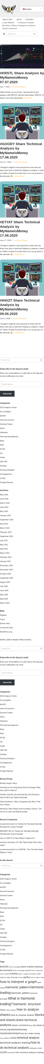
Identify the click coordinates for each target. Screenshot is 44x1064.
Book (2, 441)
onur (2, 838)
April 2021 (4, 549)
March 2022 (5, 528)
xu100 (3, 1052)
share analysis (11, 1010)
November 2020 (6, 570)
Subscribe (7, 394)
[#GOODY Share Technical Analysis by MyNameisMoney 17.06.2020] (22, 121)
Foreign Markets (6, 482)
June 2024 (4, 507)
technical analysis (28, 1037)
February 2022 (6, 532)
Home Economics (7, 420)
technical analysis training (15, 1042)
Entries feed (5, 623)
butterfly (14, 973)
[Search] (4, 34)
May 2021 (4, 545)
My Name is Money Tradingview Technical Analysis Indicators (18, 27)
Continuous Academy (26, 23)
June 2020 (4, 590)
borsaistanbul (6, 970)
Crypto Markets (8, 23)
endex (8, 977)
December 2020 (6, 565)
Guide (2, 457)
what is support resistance (27, 974)
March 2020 (5, 603)
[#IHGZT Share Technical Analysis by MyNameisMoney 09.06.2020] (22, 278)
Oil (1, 453)
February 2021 (6, 557)
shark (13, 1038)
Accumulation (5, 412)
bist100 (3, 416)
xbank (40, 1048)
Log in (2, 619)
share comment (20, 1025)
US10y (3, 478)
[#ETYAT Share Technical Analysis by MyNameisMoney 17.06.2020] (22, 199)
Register (3, 615)
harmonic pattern (17, 987)
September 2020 (6, 578)
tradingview (33, 1048)
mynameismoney (17, 1029)
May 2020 (4, 595)
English (28, 9)
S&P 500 (3, 461)
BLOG (19, 19)
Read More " (28, 98)
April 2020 (4, 599)
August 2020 (5, 582)
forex (21, 977)
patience (7, 1038)
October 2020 (5, 574)
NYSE (2, 449)
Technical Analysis (19, 87)
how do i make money (30, 1033)
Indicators (4, 432)
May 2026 (4, 495)
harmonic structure (27, 1004)
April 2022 (4, 524)
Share (2, 1010)
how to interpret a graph (18, 982)
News (2, 428)
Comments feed (6, 628)
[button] (12, 19)
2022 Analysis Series (8, 407)
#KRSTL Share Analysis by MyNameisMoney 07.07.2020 (22, 77)
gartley (26, 977)
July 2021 (4, 540)
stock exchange (14, 967)
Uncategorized (6, 474)
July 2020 (4, 586)
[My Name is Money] (9, 9)
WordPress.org (6, 632)
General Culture (6, 424)
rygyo (1, 1038)
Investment (11, 1052)
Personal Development (9, 437)
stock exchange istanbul (22, 970)
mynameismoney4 (7, 824)
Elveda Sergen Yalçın (8, 783)
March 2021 (5, 553)
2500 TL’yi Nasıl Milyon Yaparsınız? (20, 838)
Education (15, 977)
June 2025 (4, 499)
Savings (3, 466)
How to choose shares (22, 1015)
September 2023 (6, 520)
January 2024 (5, 515)
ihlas (30, 1025)
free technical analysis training (29, 1052)
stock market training (32, 966)
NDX (2, 445)
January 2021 (5, 561)
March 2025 (5, 503)
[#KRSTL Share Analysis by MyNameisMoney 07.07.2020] (22, 56)
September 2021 (6, 536)
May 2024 (4, 511)
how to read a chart (37, 977)
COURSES (29, 19)
